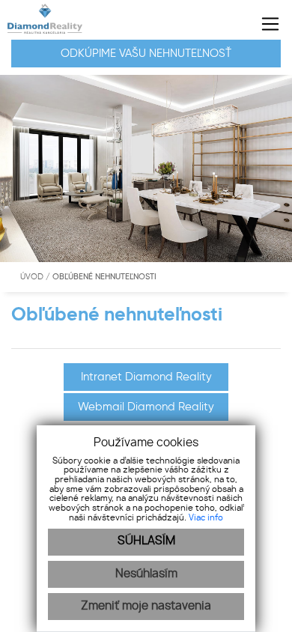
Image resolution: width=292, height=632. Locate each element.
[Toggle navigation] (265, 23)
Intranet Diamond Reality (146, 376)
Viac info (206, 518)
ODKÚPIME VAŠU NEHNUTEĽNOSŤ (146, 53)
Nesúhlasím (146, 574)
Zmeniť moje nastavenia (146, 606)
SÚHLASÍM (146, 541)
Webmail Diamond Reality (146, 406)
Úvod (30, 277)
